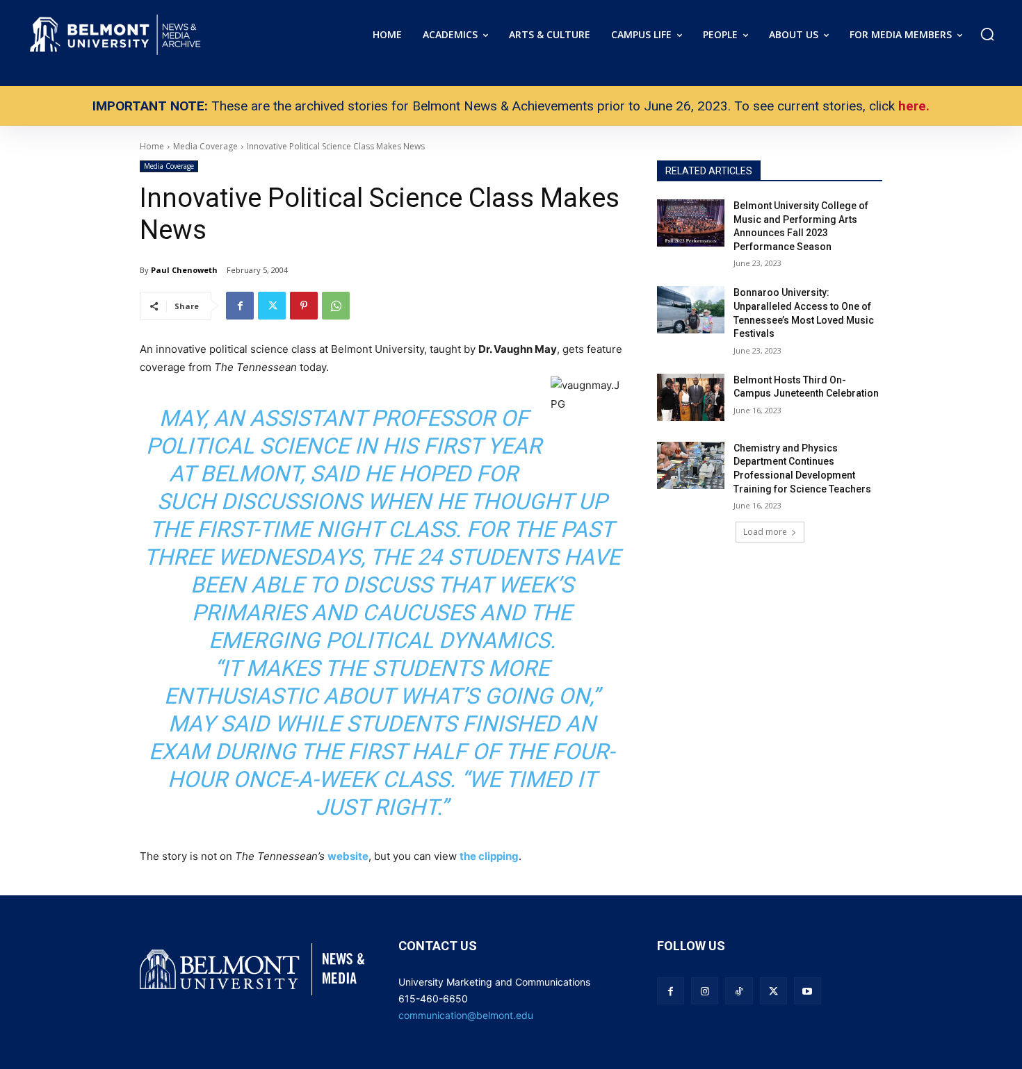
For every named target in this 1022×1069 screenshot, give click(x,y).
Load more (765, 532)
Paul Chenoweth (184, 270)
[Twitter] (272, 306)
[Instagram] (704, 990)
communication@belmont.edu (465, 1015)
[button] (987, 34)
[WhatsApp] (336, 306)
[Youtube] (807, 990)
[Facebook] (240, 306)
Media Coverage (169, 166)
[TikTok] (738, 990)
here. (914, 106)
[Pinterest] (304, 306)
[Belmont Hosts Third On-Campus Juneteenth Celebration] (690, 397)
